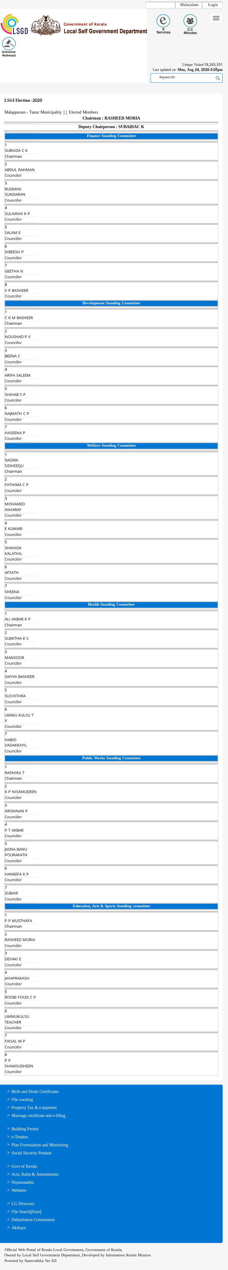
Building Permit (25, 1129)
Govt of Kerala (24, 1166)
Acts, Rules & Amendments (35, 1174)
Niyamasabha (23, 1182)
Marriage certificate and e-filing (38, 1115)
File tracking (22, 1099)
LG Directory (23, 1204)
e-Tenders (20, 1137)
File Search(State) (26, 1212)
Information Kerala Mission (128, 1255)
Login (213, 5)
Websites (19, 1190)
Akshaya (19, 1228)
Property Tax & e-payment (34, 1107)
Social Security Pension (31, 1153)
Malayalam (189, 5)
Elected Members (83, 112)
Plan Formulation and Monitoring (40, 1145)
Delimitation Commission (33, 1220)
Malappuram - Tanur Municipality (33, 112)
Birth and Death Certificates (35, 1091)
